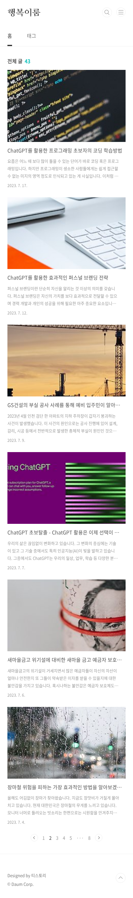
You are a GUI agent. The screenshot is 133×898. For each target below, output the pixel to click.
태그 (31, 35)
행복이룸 (24, 12)
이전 (34, 837)
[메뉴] (121, 12)
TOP (121, 878)
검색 (107, 12)
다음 (98, 837)
